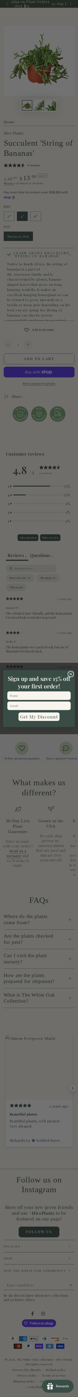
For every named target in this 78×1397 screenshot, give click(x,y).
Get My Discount (39, 716)
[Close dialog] (71, 674)
